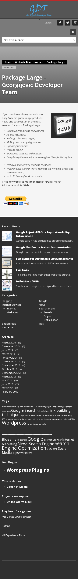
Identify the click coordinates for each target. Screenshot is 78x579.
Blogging (7, 301)
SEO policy (67, 415)
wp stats (42, 424)
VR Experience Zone (13, 535)
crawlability (14, 406)
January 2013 (9, 357)
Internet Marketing (12, 310)
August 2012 (9, 376)
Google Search (23, 410)
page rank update (27, 415)
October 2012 (9, 369)
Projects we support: (16, 496)
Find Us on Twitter (67, 23)
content (5, 406)
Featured (22, 439)
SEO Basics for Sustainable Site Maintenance (44, 258)
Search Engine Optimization (35, 445)
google (48, 406)
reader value (41, 415)
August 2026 (9, 342)
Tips (41, 323)
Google (43, 301)
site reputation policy (53, 419)
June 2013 (7, 350)
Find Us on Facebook (60, 23)
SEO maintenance (55, 415)
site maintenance (35, 419)
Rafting (6, 526)
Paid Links (22, 270)
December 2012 (11, 361)
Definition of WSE (27, 281)
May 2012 (7, 388)
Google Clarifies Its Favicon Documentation (43, 247)
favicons (41, 406)
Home (7, 62)
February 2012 (10, 391)
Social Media (9, 323)
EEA (35, 406)
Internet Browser (11, 304)
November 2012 (11, 365)
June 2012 (7, 384)
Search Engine (47, 308)
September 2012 (11, 372)
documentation (26, 406)
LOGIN (48, 23)
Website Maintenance (29, 62)
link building (43, 411)
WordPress (8, 327)
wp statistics (32, 424)
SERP (55, 449)
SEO (49, 448)
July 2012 (7, 380)
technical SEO (69, 419)
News (42, 304)
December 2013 (11, 346)
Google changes (59, 406)
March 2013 (8, 354)
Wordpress (14, 422)
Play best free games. (17, 511)
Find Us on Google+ (75, 23)
